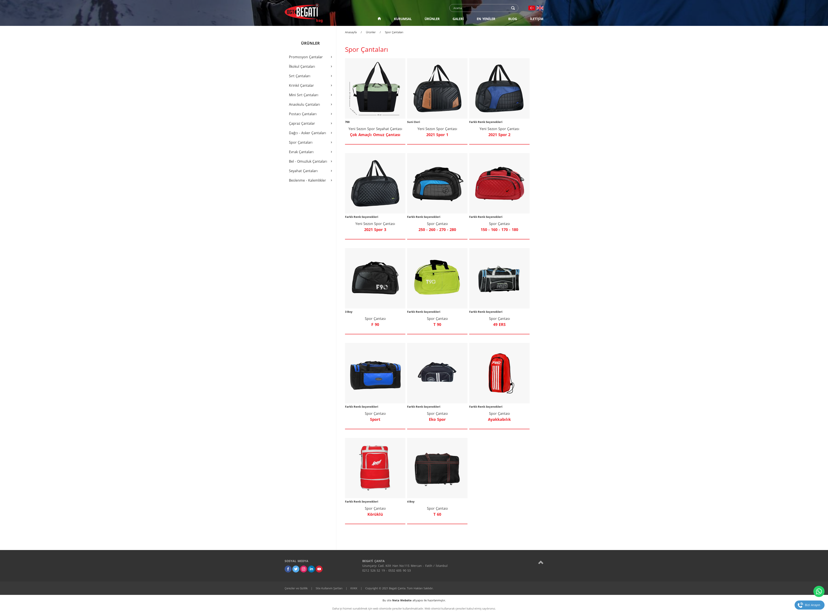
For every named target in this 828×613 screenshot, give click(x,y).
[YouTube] (319, 569)
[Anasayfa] (379, 19)
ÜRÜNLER (432, 19)
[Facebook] (288, 569)
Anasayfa (351, 32)
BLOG (512, 19)
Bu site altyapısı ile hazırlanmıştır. (414, 600)
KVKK (353, 588)
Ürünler (371, 32)
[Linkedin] (311, 569)
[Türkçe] (531, 8)
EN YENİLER (486, 19)
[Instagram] (303, 569)
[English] (539, 8)
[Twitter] (295, 569)
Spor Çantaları (394, 32)
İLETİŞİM (536, 19)
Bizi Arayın (812, 605)
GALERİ (458, 19)
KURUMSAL (403, 19)
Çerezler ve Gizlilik (296, 588)
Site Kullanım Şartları (329, 588)
